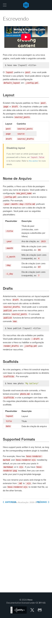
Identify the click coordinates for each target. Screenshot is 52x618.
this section (33, 160)
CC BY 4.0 (40, 602)
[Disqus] (26, 550)
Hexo (26, 5)
